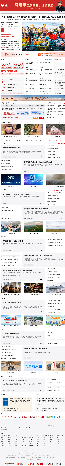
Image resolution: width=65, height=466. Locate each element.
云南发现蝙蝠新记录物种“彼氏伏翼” (7, 166)
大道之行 (21, 73)
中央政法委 (23, 435)
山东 (8, 425)
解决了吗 (38, 105)
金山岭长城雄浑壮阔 (33, 233)
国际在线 (30, 441)
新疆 (22, 427)
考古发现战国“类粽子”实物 (5, 207)
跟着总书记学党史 (34, 8)
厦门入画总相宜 (49, 332)
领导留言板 (4, 103)
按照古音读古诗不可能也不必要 (6, 218)
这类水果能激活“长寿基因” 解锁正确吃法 (54, 382)
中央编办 (37, 435)
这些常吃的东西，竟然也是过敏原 (53, 387)
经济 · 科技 (8, 140)
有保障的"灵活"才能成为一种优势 (12, 47)
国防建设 (7, 279)
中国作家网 (16, 445)
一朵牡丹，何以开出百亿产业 (11, 136)
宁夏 (19, 427)
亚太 (6, 250)
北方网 (51, 443)
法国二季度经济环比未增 (33, 294)
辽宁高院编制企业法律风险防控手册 (53, 198)
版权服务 (39, 449)
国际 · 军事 (29, 140)
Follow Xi (28, 8)
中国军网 (37, 441)
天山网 (30, 443)
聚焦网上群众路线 (32, 105)
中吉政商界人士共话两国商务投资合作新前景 (55, 245)
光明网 (16, 439)
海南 (29, 425)
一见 (13, 73)
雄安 (29, 427)
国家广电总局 (24, 437)
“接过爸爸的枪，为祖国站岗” (52, 271)
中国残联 (2, 445)
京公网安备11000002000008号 (56, 457)
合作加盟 (35, 449)
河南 (12, 425)
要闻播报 (27, 59)
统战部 (9, 435)
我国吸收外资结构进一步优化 (11, 147)
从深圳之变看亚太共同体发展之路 (8, 24)
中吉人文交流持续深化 (5, 26)
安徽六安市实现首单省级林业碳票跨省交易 (54, 309)
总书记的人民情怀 (50, 105)
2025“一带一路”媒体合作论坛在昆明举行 (10, 410)
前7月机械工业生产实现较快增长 (53, 148)
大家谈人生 (33, 372)
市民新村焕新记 (4, 39)
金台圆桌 (33, 186)
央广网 (23, 441)
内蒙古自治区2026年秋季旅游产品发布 (54, 300)
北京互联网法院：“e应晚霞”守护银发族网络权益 (17, 194)
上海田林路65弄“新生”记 (51, 306)
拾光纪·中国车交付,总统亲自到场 (25, 19)
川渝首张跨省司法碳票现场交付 (52, 195)
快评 (18, 41)
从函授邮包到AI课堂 (11, 233)
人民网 (36, 394)
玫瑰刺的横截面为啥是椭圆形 (6, 169)
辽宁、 (36, 108)
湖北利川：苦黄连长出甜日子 (52, 379)
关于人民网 (14, 449)
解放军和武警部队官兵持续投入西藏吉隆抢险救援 (17, 270)
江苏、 (41, 108)
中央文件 (40, 8)
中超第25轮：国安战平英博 (6, 346)
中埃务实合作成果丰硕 (15, 26)
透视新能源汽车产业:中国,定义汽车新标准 (9, 33)
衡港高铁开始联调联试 (30, 88)
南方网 (58, 443)
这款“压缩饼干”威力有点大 (56, 136)
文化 (4, 343)
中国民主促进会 (24, 445)
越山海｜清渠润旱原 (34, 19)
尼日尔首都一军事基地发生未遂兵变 (7, 265)
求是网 (2, 441)
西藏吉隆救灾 (5, 41)
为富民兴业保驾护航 (10, 87)
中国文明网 (58, 437)
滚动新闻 (28, 218)
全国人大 (2, 437)
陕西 (8, 427)
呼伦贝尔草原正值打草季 (56, 233)
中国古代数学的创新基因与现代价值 (7, 213)
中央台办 (30, 435)
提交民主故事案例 (23, 103)
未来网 (58, 441)
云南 (33, 109)
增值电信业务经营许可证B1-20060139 (28, 455)
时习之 (3, 73)
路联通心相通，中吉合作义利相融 (13, 241)
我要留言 (41, 117)
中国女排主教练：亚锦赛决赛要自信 (7, 355)
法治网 (9, 441)
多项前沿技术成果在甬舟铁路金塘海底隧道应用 (38, 162)
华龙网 (9, 443)
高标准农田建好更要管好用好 (52, 154)
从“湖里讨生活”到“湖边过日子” (12, 302)
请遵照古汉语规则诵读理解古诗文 (7, 210)
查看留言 (35, 117)
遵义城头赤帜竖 (9, 90)
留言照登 (42, 105)
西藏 (5, 427)
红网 (22, 443)
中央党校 (51, 435)
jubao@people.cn (44, 451)
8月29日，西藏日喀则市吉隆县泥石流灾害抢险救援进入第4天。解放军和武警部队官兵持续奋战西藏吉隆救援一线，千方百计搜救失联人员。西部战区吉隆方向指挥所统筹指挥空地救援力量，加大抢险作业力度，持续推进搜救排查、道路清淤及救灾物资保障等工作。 (22, 274)
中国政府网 (16, 437)
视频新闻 (3, 122)
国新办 (44, 437)
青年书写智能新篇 (14, 22)
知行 (7, 73)
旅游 (6, 343)
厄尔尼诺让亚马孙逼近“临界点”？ (56, 186)
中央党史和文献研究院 (60, 435)
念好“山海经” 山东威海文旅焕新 (45, 88)
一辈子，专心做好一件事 (5, 160)
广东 (22, 425)
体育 (9, 343)
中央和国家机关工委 (46, 435)
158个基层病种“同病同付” (51, 201)
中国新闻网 (37, 439)
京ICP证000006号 (48, 457)
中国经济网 (23, 439)
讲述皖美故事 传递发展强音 (11, 326)
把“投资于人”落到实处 (11, 81)
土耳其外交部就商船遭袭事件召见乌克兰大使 (9, 262)
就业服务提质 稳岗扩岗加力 (45, 62)
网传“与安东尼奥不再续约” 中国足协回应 (8, 349)
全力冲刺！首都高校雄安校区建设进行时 (36, 209)
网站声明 (47, 449)
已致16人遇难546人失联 (15, 43)
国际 (2, 236)
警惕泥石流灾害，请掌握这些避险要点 (54, 390)
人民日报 (3, 394)
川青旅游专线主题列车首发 (11, 334)
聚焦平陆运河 (33, 326)
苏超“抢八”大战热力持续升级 (6, 352)
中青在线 (58, 439)
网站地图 (50, 425)
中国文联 (9, 445)
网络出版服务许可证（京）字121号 (39, 457)
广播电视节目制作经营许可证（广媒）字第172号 (43, 455)
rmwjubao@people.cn (47, 453)
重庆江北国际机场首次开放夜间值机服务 (54, 312)
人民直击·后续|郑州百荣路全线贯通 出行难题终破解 (10, 45)
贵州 (40, 425)
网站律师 (51, 449)
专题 (2, 41)
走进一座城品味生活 (56, 326)
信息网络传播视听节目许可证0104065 (12, 457)
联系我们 (59, 449)
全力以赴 (12, 41)
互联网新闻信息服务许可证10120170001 (14, 455)
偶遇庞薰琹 (49, 335)
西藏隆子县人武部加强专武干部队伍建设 (54, 277)
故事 (10, 73)
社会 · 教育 (18, 140)
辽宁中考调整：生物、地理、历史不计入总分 (55, 303)
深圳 (26, 427)
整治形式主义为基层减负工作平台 (8, 93)
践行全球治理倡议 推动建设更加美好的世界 (53, 19)
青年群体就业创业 (50, 117)
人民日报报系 (4, 59)
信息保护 (55, 449)
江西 (5, 425)
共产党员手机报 (19, 93)
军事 (5, 236)
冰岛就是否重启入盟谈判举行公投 (10, 294)
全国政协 (9, 437)
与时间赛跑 (9, 41)
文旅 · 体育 (48, 140)
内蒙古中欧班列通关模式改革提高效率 (54, 157)
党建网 (44, 445)
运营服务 (30, 449)
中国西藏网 (51, 441)
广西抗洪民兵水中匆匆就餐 (33, 136)
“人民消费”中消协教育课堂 (10, 390)
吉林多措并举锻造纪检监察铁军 (12, 84)
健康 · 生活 (58, 140)
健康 (4, 390)
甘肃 (12, 427)
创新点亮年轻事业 (5, 22)
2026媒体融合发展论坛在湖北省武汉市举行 (10, 408)
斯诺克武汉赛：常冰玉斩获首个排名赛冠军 (8, 358)
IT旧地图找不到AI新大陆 (5, 163)
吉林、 (39, 108)
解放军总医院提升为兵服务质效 (52, 268)
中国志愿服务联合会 (32, 445)
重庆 (33, 425)
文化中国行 (56, 372)
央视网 (9, 439)
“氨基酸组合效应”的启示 (51, 280)
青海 (15, 427)
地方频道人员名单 (4, 429)
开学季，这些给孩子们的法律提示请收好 (54, 192)
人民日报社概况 (8, 449)
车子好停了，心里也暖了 (51, 204)
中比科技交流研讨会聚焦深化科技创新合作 (54, 239)
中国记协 (37, 437)
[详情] (39, 404)
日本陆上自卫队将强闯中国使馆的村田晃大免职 (9, 259)
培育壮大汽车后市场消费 (51, 151)
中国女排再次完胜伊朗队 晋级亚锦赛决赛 (36, 348)
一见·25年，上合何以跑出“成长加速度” (13, 19)
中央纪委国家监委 (4, 435)
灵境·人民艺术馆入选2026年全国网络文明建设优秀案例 (47, 408)
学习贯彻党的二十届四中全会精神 (51, 109)
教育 (5, 190)
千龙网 (2, 443)
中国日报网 (30, 439)
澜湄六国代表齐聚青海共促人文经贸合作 (54, 248)
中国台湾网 (44, 441)
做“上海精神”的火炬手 (41, 19)
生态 (27, 171)
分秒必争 (15, 41)
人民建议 (9, 103)
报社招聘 (18, 449)
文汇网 (44, 443)
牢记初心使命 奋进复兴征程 (51, 112)
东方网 (37, 445)
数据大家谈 (11, 186)
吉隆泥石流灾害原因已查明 (6, 43)
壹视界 (17, 73)
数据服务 (43, 449)
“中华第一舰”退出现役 (56, 294)
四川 (36, 425)
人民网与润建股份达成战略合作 (42, 410)
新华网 (2, 439)
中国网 (44, 439)
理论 (4, 79)
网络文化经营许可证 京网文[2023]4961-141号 (25, 457)
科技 (25, 171)
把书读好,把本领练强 (8, 31)
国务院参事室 (31, 437)
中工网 (16, 441)
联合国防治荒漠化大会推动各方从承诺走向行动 (38, 255)
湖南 (19, 425)
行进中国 (49, 114)
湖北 (15, 425)
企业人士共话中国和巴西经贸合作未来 (54, 242)
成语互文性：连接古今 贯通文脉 (52, 343)
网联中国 (38, 140)
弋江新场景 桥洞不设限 (30, 84)
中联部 (16, 435)
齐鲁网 (16, 443)
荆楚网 (37, 443)
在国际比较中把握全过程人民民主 (11, 29)
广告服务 (26, 449)
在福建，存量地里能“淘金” (45, 84)
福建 (1, 425)
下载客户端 (16, 103)
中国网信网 (51, 437)
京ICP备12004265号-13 (55, 455)
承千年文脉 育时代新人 (11, 79)
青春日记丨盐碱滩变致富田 (31, 73)
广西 (26, 425)
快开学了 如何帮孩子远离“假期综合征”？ (15, 381)
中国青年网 (51, 439)
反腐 (4, 84)
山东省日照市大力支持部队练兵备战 (53, 274)
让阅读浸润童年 (11, 372)
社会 (2, 190)
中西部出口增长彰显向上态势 (52, 145)
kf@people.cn (23, 453)
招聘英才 (22, 449)
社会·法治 (4, 203)
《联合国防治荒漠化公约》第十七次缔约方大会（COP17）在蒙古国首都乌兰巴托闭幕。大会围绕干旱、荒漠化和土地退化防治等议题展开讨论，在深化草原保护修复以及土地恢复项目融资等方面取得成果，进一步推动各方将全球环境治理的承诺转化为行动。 (43, 259)
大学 (31, 218)
